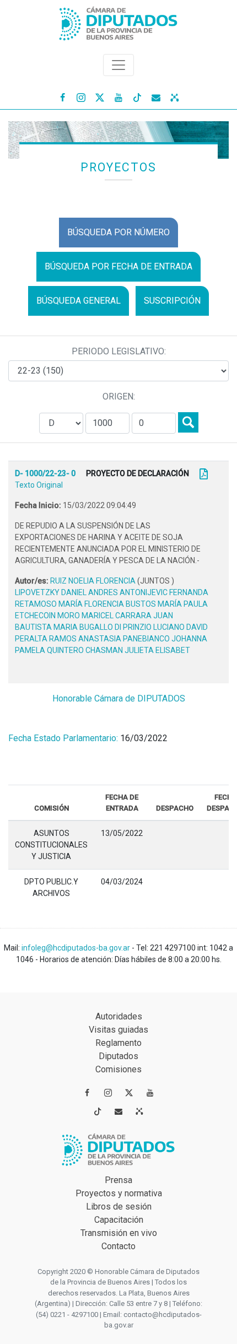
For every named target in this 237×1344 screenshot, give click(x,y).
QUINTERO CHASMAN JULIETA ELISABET (118, 650)
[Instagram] (81, 96)
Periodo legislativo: (119, 351)
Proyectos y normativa (119, 1193)
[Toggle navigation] (118, 65)
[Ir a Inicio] (118, 21)
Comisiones (118, 1069)
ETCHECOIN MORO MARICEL (65, 615)
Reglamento (118, 1043)
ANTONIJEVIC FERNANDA (164, 592)
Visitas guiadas (118, 1029)
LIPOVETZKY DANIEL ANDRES (67, 592)
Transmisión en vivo (118, 1233)
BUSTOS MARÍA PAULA (167, 604)
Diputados (118, 1056)
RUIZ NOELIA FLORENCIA (93, 580)
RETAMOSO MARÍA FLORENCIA (70, 604)
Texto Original (39, 485)
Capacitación (118, 1220)
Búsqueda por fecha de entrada (118, 266)
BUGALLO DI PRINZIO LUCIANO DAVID (143, 627)
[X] (99, 96)
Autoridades (118, 1016)
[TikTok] (137, 96)
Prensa (118, 1180)
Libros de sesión (119, 1206)
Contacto (118, 1246)
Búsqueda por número (118, 232)
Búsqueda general (78, 300)
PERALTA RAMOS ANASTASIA (69, 638)
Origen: (119, 396)
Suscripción (172, 300)
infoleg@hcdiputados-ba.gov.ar (76, 947)
